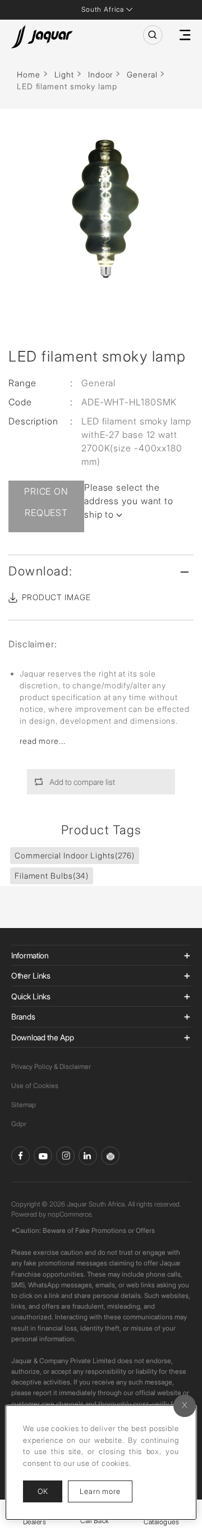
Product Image (56, 597)
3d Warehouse (110, 1155)
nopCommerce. (70, 1214)
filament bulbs (52, 875)
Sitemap (23, 1104)
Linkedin (88, 1155)
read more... (43, 741)
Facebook (20, 1155)
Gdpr (18, 1123)
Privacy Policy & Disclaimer (51, 1066)
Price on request (46, 502)
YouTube (43, 1155)
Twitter (65, 1155)
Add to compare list (82, 782)
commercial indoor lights (75, 855)
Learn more (106, 1491)
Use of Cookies (34, 1085)
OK (43, 1491)
